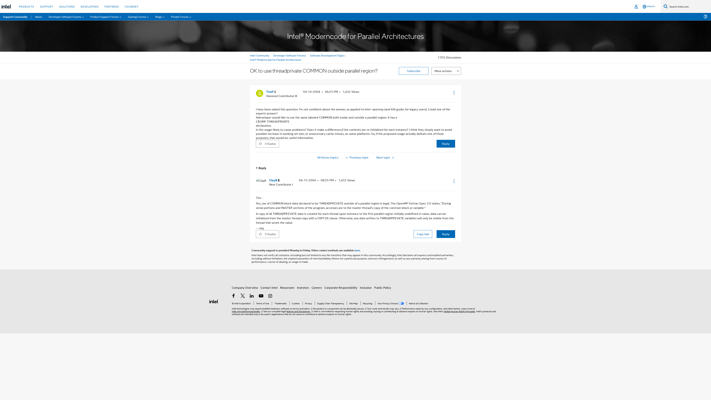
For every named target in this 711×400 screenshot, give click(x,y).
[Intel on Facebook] (233, 296)
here (357, 250)
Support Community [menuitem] (15, 17)
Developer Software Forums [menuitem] (65, 17)
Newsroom (287, 287)
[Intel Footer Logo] (213, 301)
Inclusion (366, 287)
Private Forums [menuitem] (180, 17)
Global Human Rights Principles (459, 311)
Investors (303, 287)
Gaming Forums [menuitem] (137, 17)
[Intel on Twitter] (243, 296)
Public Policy (382, 287)
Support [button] (46, 6)
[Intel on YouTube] (261, 296)
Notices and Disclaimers (298, 311)
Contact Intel (269, 287)
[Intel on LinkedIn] (252, 296)
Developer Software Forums (289, 55)
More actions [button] (443, 71)
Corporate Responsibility (340, 287)
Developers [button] (90, 6)
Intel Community (259, 55)
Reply (446, 143)
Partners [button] (112, 6)
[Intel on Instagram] (270, 296)
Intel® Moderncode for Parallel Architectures (275, 59)
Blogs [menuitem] (158, 17)
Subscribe (413, 71)
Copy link (423, 234)
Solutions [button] (67, 6)
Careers (317, 287)
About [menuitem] (38, 17)
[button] (453, 93)
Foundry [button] (131, 6)
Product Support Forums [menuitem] (104, 17)
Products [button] (26, 6)
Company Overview (245, 287)
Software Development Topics (327, 55)
